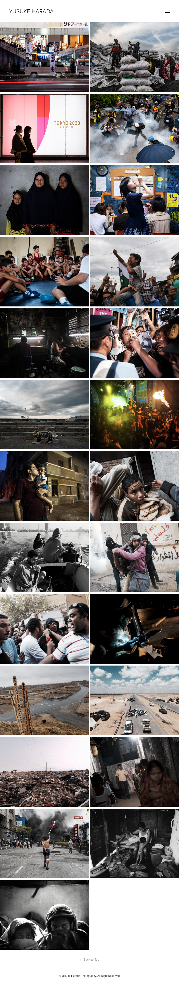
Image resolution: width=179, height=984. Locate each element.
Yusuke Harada (31, 11)
